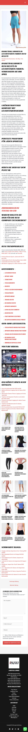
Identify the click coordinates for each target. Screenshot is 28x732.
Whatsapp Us (14, 717)
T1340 (20, 251)
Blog (14, 712)
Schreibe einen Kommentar (8, 58)
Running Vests (10, 303)
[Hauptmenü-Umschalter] (25, 2)
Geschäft (20, 253)
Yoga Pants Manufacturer (15, 327)
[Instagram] (15, 729)
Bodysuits (9, 313)
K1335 (9, 251)
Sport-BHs (9, 276)
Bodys (7, 286)
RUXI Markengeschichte (14, 673)
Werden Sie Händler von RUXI (14, 675)
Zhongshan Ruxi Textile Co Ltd (10, 209)
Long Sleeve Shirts (12, 310)
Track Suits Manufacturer (15, 334)
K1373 (12, 251)
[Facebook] (9, 729)
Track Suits (9, 300)
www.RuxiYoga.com (13, 343)
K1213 (5, 251)
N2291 (6, 253)
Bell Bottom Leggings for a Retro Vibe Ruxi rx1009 (14, 263)
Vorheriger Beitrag (14, 581)
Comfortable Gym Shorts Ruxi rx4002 (11, 261)
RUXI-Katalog (14, 677)
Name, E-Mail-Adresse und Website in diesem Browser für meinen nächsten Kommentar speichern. (13, 636)
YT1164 (24, 251)
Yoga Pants (9, 293)
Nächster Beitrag (14, 585)
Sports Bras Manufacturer (15, 331)
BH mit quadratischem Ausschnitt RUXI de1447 (13, 407)
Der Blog (18, 58)
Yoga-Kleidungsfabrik (13, 290)
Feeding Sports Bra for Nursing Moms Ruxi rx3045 (14, 260)
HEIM (14, 705)
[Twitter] (12, 729)
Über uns (14, 709)
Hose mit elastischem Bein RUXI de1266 (11, 388)
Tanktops (8, 280)
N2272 (16, 251)
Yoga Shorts (10, 283)
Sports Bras (9, 296)
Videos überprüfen (14, 699)
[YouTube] (18, 729)
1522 (9, 253)
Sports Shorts (10, 306)
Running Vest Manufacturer (10, 338)
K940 (3, 253)
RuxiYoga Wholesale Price (15, 320)
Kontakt (14, 711)
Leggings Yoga (10, 273)
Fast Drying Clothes (12, 316)
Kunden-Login (14, 714)
